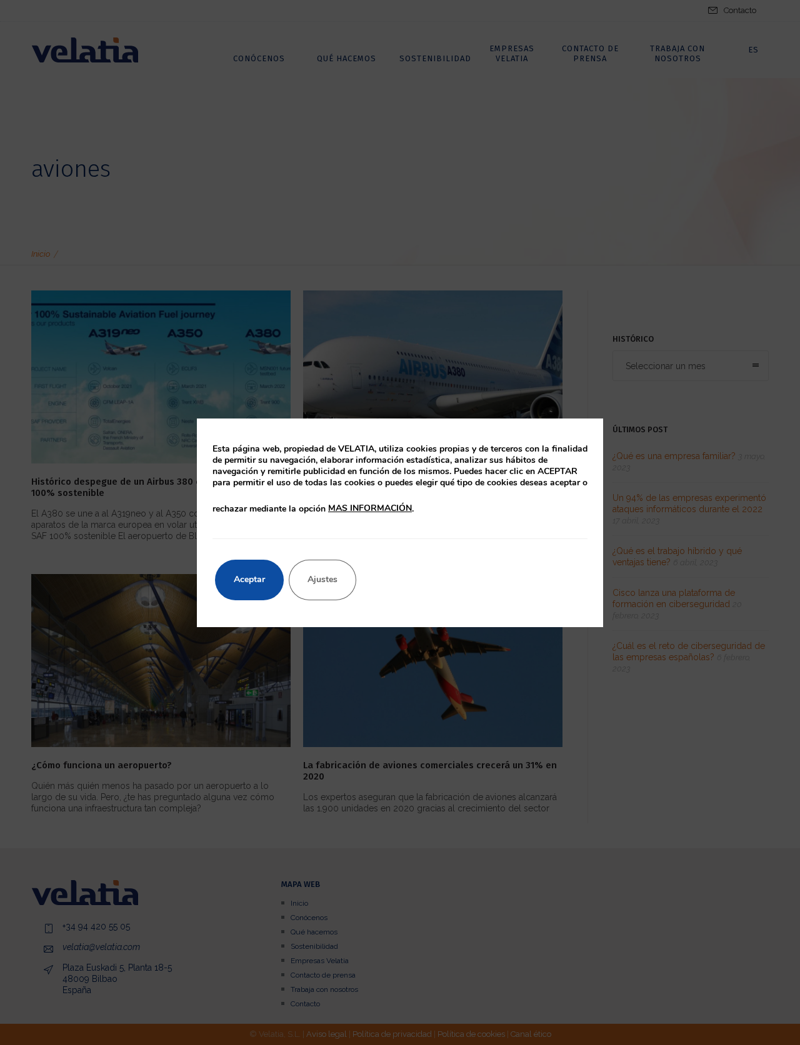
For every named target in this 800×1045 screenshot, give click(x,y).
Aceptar (249, 579)
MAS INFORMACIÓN (370, 508)
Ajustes (323, 579)
